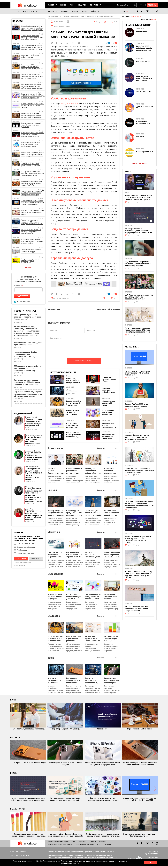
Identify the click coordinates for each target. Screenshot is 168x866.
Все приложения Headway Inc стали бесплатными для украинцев (73, 436)
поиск (135, 5)
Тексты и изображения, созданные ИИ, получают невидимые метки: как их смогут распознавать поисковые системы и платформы (33, 222)
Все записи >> (102, 448)
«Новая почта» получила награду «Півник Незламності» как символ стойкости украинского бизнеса (32, 38)
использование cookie (104, 861)
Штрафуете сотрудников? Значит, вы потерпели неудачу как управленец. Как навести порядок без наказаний (139, 504)
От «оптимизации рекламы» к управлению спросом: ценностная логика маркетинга (139, 470)
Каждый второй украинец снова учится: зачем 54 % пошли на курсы (32, 212)
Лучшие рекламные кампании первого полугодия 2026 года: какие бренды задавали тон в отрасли (138, 331)
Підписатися (22, 296)
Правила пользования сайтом (60, 844)
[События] (144, 5)
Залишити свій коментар (108, 309)
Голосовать (21, 558)
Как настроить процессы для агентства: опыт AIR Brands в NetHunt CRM (137, 373)
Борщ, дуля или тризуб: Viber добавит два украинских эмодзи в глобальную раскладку (33, 96)
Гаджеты (15, 737)
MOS (98, 844)
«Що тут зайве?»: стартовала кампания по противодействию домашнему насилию (32, 173)
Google (98, 22)
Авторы (75, 11)
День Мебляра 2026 (144, 107)
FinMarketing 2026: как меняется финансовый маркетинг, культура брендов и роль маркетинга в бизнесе (32, 135)
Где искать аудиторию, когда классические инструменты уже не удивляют (102, 799)
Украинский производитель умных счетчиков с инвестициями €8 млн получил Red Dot (32, 251)
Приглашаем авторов (85, 844)
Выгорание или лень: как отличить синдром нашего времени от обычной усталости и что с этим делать (28, 835)
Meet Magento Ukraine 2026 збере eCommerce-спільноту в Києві (144, 79)
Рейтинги (95, 11)
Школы (84, 11)
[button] (118, 448)
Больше (28, 267)
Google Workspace (69, 103)
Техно (72, 5)
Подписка (152, 5)
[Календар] (141, 5)
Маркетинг (52, 5)
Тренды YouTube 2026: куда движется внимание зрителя (137, 405)
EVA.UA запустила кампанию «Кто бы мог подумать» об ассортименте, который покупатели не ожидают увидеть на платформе (139, 299)
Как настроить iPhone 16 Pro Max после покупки (65, 764)
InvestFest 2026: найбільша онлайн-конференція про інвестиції (144, 49)
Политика (107, 844)
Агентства (52, 11)
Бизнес (63, 5)
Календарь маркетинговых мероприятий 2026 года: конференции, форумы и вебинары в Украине (30, 144)
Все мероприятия (139, 163)
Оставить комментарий (22, 562)
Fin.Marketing (141, 31)
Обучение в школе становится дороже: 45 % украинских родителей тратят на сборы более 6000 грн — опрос (32, 164)
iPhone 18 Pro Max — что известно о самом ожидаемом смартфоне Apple (103, 764)
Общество (82, 5)
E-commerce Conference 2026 (143, 123)
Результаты (36, 558)
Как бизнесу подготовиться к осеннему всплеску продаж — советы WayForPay (32, 183)
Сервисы (64, 11)
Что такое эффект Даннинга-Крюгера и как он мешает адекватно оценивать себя (65, 835)
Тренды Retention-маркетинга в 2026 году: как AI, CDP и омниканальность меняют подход (138, 539)
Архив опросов (19, 565)
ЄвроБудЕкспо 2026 (144, 152)
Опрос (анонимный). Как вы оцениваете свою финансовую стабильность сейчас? (28, 538)
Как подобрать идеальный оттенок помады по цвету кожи (27, 316)
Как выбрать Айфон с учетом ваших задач (28, 763)
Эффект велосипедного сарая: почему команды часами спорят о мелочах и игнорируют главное (102, 835)
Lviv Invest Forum (143, 61)
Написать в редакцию (61, 298)
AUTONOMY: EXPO (143, 92)
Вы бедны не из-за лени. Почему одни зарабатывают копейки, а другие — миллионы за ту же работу (138, 574)
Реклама (92, 842)
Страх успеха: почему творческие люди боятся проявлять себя (139, 835)
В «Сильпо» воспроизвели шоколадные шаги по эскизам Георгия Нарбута (32, 241)
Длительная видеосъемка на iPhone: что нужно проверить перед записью (139, 764)
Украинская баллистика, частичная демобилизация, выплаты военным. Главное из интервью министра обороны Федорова (27, 331)
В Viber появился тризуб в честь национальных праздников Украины (72, 427)
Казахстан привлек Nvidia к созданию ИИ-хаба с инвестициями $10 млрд (25, 354)
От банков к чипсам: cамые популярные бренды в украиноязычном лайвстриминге (31, 232)
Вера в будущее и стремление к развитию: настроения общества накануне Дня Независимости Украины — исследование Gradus (32, 154)
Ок (150, 862)
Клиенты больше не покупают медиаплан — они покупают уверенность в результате (137, 437)
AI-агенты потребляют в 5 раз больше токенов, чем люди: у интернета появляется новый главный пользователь (31, 47)
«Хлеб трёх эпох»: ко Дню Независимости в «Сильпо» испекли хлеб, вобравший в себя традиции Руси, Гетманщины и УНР (31, 115)
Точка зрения (95, 5)
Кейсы (13, 773)
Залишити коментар (84, 361)
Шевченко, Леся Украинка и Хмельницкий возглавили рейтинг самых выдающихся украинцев (31, 86)
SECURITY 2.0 (141, 137)
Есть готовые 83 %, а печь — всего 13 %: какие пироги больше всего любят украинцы (73, 405)
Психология (17, 808)
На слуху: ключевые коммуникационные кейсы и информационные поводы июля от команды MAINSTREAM (138, 232)
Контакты (103, 842)
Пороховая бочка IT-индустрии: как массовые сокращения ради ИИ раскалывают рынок (28, 394)
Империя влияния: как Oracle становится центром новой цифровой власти (137, 609)
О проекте (82, 842)
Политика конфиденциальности (61, 842)
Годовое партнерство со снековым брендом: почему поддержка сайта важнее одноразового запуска (65, 799)
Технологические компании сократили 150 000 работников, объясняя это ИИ (27, 382)
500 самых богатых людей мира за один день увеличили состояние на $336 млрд (27, 368)
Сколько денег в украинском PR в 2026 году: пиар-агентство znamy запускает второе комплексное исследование (32, 193)
